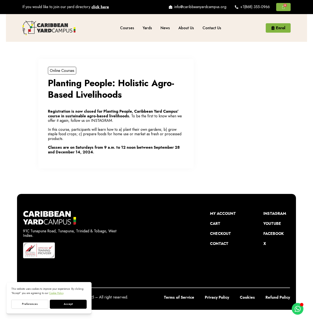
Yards (147, 28)
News (165, 28)
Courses (127, 28)
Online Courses (62, 70)
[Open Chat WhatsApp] (297, 309)
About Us (186, 28)
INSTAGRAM (101, 120)
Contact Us (211, 28)
